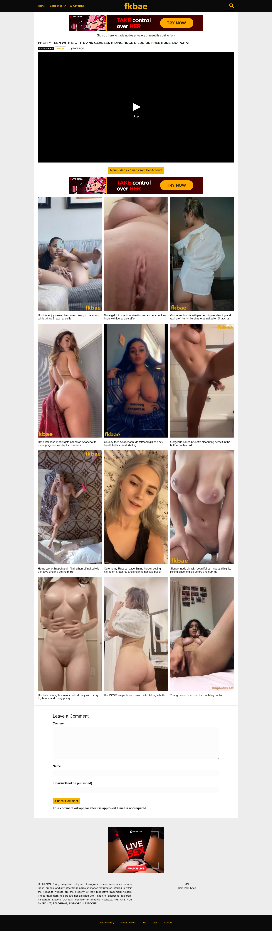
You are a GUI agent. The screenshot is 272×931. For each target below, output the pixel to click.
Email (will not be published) (72, 783)
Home (41, 5)
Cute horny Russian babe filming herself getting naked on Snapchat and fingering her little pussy (133, 570)
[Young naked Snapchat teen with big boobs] (202, 633)
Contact (168, 922)
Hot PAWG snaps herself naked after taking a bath (134, 695)
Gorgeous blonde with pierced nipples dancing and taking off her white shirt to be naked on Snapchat (200, 317)
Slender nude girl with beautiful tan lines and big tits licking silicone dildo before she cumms (200, 570)
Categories (56, 5)
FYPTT (187, 884)
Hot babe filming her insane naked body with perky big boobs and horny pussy (68, 697)
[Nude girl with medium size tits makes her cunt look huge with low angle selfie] (136, 253)
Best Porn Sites (187, 887)
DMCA (145, 922)
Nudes (60, 48)
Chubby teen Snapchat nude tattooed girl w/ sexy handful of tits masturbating (133, 443)
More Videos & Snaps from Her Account (136, 170)
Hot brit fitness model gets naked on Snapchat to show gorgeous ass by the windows (67, 443)
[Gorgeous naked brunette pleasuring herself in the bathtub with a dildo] (202, 380)
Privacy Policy (107, 922)
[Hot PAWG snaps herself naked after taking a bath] (136, 633)
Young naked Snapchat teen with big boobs (196, 695)
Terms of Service (128, 922)
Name (57, 766)
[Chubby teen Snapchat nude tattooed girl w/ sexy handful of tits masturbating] (136, 380)
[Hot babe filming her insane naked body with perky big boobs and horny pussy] (70, 633)
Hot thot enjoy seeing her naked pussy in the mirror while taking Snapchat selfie (68, 317)
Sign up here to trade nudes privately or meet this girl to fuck (136, 35)
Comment (59, 723)
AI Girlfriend (77, 5)
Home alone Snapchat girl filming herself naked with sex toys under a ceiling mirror (69, 570)
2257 (156, 922)
